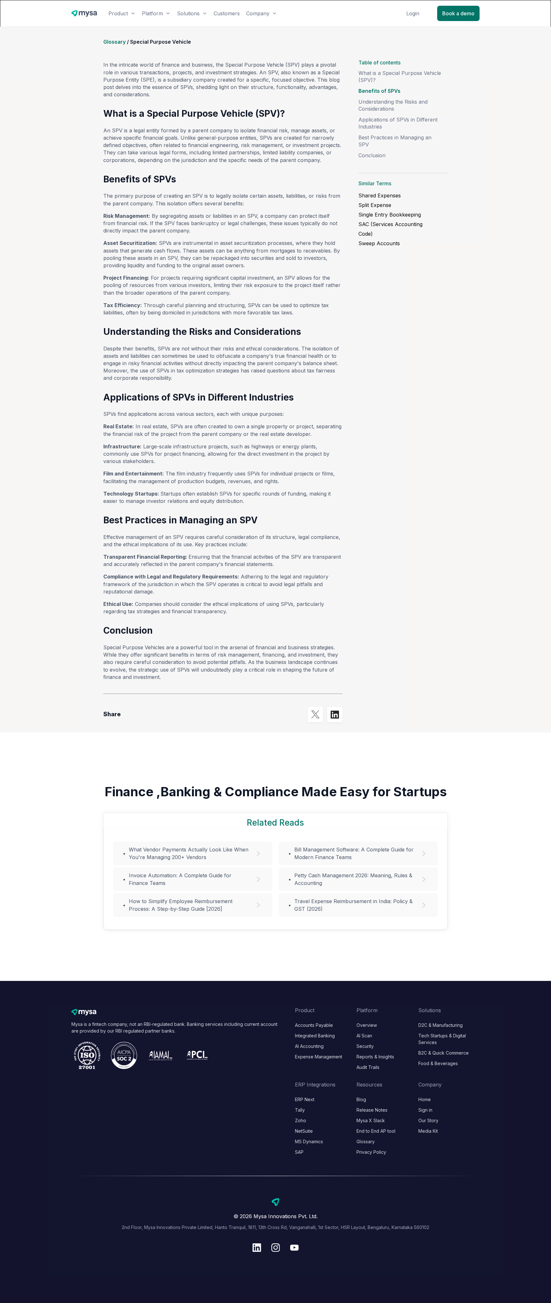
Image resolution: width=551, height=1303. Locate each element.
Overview (366, 1025)
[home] (84, 13)
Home (424, 1099)
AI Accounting (309, 1046)
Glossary (114, 42)
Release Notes (371, 1110)
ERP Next (304, 1099)
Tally (300, 1110)
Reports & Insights (375, 1056)
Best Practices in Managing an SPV (394, 141)
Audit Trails (367, 1067)
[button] (122, 13)
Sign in (425, 1110)
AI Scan (364, 1035)
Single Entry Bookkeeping (389, 214)
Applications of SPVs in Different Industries (397, 123)
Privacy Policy (371, 1152)
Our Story (428, 1120)
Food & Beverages (438, 1063)
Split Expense (374, 205)
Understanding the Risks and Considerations (393, 105)
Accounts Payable (314, 1025)
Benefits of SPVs (379, 91)
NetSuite (304, 1131)
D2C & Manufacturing (440, 1025)
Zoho (300, 1120)
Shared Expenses (379, 195)
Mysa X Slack (370, 1120)
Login (412, 13)
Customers (227, 13)
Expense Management (318, 1056)
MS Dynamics (309, 1141)
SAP (299, 1152)
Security (365, 1046)
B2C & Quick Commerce (443, 1053)
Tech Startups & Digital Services (442, 1039)
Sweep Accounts (379, 243)
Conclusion (372, 155)
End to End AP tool (375, 1131)
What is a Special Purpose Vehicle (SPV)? (399, 76)
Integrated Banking (315, 1035)
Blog (361, 1099)
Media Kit (428, 1131)
